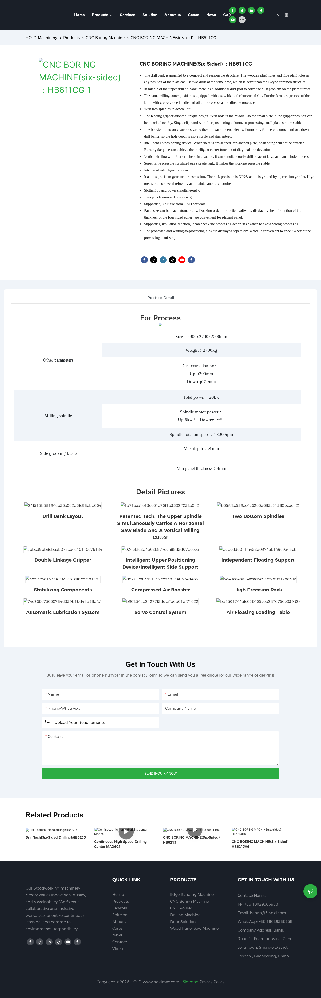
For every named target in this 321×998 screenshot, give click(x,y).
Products (71, 37)
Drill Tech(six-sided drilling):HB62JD (56, 837)
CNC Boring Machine (105, 37)
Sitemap (190, 982)
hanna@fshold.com (268, 913)
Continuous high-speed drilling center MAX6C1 (120, 844)
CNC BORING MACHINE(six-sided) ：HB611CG (173, 37)
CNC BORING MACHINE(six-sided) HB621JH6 (260, 844)
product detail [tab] (160, 298)
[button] (230, 15)
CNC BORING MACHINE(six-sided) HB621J (191, 839)
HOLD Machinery (41, 37)
